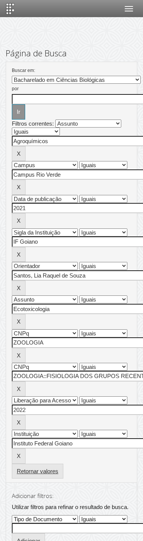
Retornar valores (37, 471)
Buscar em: (23, 70)
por (15, 88)
